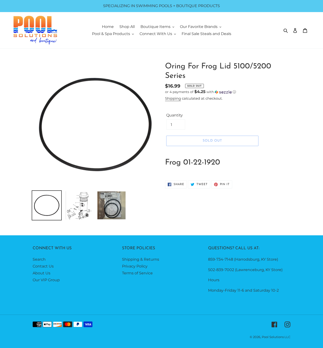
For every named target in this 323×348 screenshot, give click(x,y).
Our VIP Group (46, 280)
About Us (41, 273)
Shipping (173, 98)
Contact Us (43, 266)
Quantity (174, 115)
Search (39, 259)
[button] (200, 91)
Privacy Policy (135, 266)
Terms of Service (137, 273)
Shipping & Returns (140, 259)
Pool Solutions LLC (276, 337)
